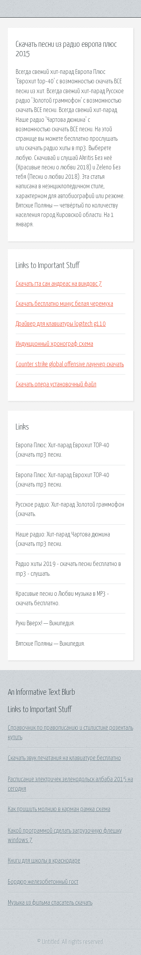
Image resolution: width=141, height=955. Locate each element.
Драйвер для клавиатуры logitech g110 (61, 324)
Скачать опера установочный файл (56, 384)
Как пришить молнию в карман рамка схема (59, 809)
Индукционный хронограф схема (54, 344)
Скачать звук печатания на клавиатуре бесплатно (64, 758)
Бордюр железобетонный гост (43, 882)
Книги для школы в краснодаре (44, 861)
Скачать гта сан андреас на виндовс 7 (59, 284)
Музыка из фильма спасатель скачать (50, 903)
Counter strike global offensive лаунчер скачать (70, 364)
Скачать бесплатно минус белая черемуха (64, 304)
